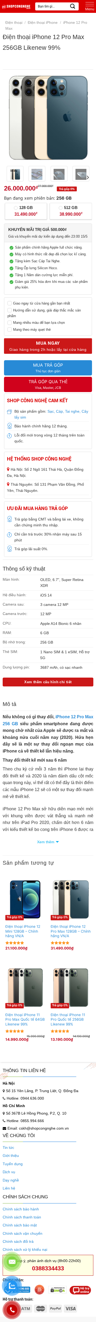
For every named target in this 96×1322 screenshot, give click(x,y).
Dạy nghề (11, 1180)
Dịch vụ (9, 1172)
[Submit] (72, 6)
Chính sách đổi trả (18, 1241)
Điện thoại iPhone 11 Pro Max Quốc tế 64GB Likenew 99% (25, 1019)
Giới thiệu (11, 1155)
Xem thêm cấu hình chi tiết (47, 682)
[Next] (83, 118)
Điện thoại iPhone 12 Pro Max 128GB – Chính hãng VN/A (71, 931)
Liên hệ (9, 1188)
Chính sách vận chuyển (22, 1233)
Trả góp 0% (14, 917)
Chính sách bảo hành (21, 1209)
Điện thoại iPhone (43, 22)
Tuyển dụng (13, 1164)
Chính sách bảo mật (20, 1225)
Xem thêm (45, 842)
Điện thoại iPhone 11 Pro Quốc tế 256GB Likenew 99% (68, 1019)
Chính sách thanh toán (22, 1217)
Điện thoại (13, 22)
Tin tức (8, 1147)
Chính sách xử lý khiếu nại (25, 1249)
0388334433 (48, 1268)
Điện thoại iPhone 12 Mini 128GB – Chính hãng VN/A (22, 931)
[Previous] (12, 118)
